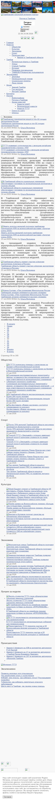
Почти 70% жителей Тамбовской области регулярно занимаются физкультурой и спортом (29, 430)
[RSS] (28, 38)
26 (8, 330)
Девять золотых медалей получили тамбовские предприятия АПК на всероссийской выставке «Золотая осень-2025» (25, 235)
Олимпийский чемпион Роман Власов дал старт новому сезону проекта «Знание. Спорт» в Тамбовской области (27, 458)
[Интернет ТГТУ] (9, 664)
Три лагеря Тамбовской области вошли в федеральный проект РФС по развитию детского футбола (27, 473)
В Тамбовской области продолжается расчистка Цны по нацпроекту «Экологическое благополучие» (29, 582)
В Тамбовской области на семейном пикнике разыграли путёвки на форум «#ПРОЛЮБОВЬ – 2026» (27, 613)
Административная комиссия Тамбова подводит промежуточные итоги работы (27, 560)
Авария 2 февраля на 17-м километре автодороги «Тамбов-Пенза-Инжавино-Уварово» (28, 653)
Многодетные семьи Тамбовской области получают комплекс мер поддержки (29, 550)
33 (8, 345)
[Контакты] (9, 771)
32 (8, 343)
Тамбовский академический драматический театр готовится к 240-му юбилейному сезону (28, 530)
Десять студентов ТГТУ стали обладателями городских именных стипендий (26, 601)
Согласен (7, 797)
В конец (10, 351)
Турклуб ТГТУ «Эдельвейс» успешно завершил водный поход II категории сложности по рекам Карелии (27, 444)
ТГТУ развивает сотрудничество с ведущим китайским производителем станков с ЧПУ (25, 151)
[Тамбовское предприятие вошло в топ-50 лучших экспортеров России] (27, 121)
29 (8, 337)
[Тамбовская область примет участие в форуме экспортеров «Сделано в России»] (27, 264)
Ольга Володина (28, 128)
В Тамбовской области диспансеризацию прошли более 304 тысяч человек (28, 400)
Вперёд (10, 349)
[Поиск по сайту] (33, 38)
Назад (9, 326)
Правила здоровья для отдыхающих (17, 673)
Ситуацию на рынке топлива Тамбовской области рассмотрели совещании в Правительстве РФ (28, 571)
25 (8, 328)
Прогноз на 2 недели (24, 29)
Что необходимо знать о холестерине (17, 675)
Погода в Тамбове (27, 18)
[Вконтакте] (22, 38)
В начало (11, 324)
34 (8, 347)
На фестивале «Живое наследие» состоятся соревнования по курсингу (26, 410)
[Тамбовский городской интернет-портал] (19, 14)
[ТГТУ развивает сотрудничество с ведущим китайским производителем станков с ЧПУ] (27, 148)
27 (8, 332)
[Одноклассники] (25, 38)
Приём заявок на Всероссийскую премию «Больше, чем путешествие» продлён (29, 509)
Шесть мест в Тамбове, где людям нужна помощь (23, 686)
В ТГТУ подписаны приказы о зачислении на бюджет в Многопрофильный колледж (29, 370)
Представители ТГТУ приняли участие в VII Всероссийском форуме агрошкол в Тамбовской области (27, 634)
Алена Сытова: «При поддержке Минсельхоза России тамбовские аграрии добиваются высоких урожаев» (24, 296)
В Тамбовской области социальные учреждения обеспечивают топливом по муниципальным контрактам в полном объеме (26, 190)
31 (8, 341)
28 (8, 334)
